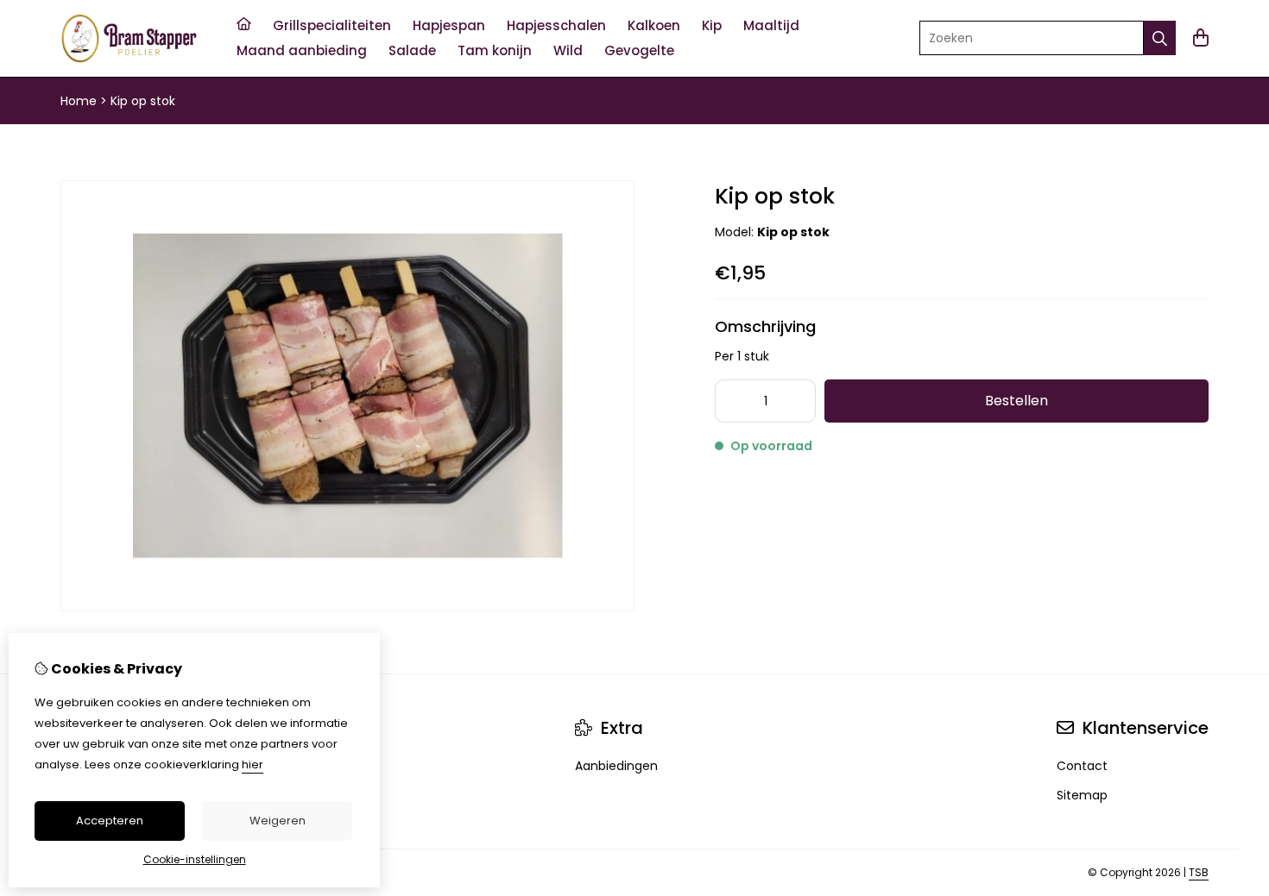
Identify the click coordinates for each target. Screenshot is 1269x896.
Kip (712, 25)
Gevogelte (639, 50)
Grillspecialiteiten (332, 25)
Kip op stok (142, 101)
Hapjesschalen (556, 25)
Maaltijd (771, 25)
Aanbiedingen (616, 765)
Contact (1082, 765)
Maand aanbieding (302, 50)
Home (78, 101)
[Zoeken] (1160, 38)
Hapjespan (449, 25)
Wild (568, 50)
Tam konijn (495, 50)
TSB (1199, 872)
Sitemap (1082, 795)
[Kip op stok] (347, 607)
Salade (412, 50)
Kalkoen (654, 25)
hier (252, 764)
